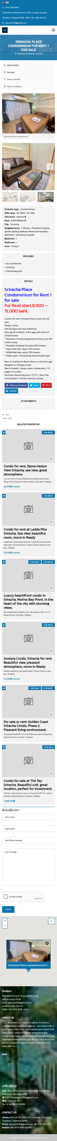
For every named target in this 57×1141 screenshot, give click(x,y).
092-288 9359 (12, 7)
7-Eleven (26, 228)
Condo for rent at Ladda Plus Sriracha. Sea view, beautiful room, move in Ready (25, 533)
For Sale (31, 213)
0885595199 (12, 65)
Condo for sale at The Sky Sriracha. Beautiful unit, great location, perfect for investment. (28, 784)
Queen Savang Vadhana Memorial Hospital (26, 231)
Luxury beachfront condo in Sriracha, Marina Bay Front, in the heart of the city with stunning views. (28, 601)
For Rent (21, 213)
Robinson (10, 234)
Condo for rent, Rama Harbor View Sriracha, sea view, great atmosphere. (25, 470)
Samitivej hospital (25, 234)
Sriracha (15, 224)
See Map (10, 72)
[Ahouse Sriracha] (4, 30)
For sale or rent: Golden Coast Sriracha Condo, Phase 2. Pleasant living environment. (26, 725)
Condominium (27, 209)
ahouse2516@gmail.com (16, 22)
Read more (21, 1046)
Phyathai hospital (41, 228)
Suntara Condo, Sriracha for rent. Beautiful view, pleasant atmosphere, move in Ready (28, 662)
